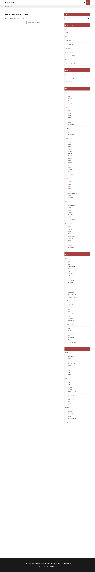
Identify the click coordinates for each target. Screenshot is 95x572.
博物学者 (70, 153)
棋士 (69, 243)
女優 (69, 384)
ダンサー (70, 368)
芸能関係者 (69, 407)
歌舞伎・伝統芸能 (72, 391)
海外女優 (70, 389)
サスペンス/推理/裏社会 (71, 55)
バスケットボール (72, 266)
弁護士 (69, 217)
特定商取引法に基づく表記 (42, 563)
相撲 (69, 311)
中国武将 (70, 103)
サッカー (70, 264)
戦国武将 (70, 98)
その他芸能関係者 (72, 418)
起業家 (69, 207)
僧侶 (69, 132)
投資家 (69, 210)
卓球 (69, 271)
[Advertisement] (18, 491)
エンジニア (70, 214)
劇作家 (69, 184)
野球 (69, 262)
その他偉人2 (71, 247)
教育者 (69, 167)
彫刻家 (69, 113)
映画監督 (70, 411)
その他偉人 (69, 223)
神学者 (69, 160)
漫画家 (69, 191)
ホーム (25, 563)
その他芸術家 (71, 124)
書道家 (69, 115)
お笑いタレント (71, 363)
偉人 (67, 88)
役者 (67, 378)
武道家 (69, 240)
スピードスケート (72, 294)
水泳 (69, 328)
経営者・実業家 (71, 205)
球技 (67, 258)
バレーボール (71, 273)
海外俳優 (70, 387)
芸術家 (67, 107)
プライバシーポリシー (57, 563)
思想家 (69, 231)
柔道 (69, 309)
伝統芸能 (70, 245)
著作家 (69, 188)
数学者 (69, 171)
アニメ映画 (69, 81)
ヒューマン (69, 59)
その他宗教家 (71, 134)
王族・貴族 (70, 229)
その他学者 (70, 174)
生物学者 (70, 151)
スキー (69, 290)
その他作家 (70, 197)
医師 (69, 165)
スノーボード (71, 292)
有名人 (67, 348)
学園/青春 (68, 40)
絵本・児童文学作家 (72, 193)
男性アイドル (71, 358)
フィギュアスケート (72, 297)
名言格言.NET (10, 2)
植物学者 (70, 162)
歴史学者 (70, 155)
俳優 (69, 382)
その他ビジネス (71, 219)
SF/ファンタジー (70, 29)
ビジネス (68, 201)
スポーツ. (68, 36)
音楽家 (69, 117)
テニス (69, 268)
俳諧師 (69, 195)
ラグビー (70, 275)
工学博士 (70, 169)
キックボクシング (72, 307)
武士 (69, 100)
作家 (67, 178)
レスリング (70, 313)
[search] (88, 18)
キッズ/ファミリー (70, 63)
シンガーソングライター (73, 399)
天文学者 (70, 158)
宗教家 (67, 128)
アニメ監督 (70, 413)
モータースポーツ (72, 333)
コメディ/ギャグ (70, 52)
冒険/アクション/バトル (71, 32)
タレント (70, 361)
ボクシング (70, 304)
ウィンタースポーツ (71, 286)
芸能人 (67, 352)
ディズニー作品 (70, 78)
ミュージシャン (70, 395)
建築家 (69, 122)
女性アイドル (71, 356)
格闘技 (67, 300)
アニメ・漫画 (69, 25)
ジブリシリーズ (70, 74)
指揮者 (69, 120)
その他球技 (70, 282)
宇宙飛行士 (70, 238)
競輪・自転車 (71, 337)
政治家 (69, 227)
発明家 (69, 233)
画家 (69, 110)
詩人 (69, 186)
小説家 (69, 181)
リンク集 (31, 563)
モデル (69, 365)
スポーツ (68, 254)
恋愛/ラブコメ (69, 44)
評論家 (69, 416)
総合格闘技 (70, 318)
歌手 (69, 401)
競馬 (69, 335)
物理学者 (70, 149)
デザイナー (70, 212)
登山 (69, 339)
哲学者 (69, 146)
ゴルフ (69, 278)
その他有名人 (69, 422)
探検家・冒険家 (71, 236)
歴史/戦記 (68, 48)
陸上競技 (70, 330)
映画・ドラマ (69, 70)
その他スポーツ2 (72, 342)
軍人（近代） (71, 96)
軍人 (67, 92)
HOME (7, 6)
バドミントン (71, 280)
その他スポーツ (70, 324)
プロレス (70, 316)
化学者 (69, 144)
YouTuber (70, 372)
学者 (67, 138)
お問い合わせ (67, 563)
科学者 (69, 142)
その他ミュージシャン (73, 404)
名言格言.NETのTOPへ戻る (33, 22)
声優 (69, 370)
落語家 (69, 374)
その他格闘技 (71, 320)
